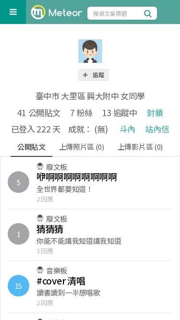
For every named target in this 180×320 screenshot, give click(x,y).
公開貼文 (31, 147)
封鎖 (155, 113)
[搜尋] (149, 13)
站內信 (157, 129)
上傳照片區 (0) (81, 147)
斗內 (127, 129)
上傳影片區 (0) (140, 147)
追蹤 (97, 75)
